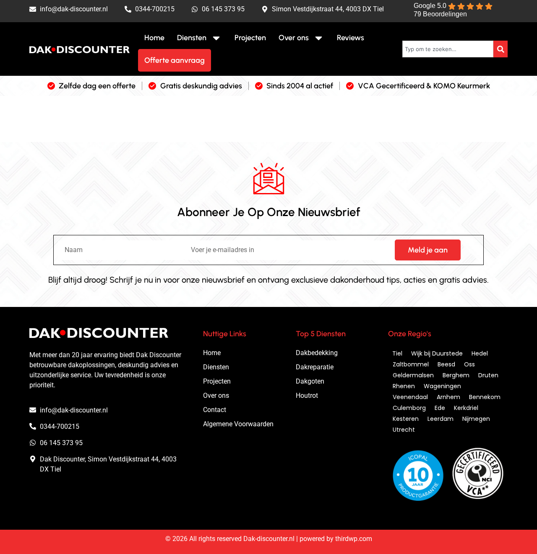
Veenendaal (410, 397)
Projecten (250, 37)
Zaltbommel (411, 364)
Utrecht (404, 429)
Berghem (456, 375)
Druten (488, 375)
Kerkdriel (466, 408)
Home (154, 37)
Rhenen (404, 386)
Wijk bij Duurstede (437, 353)
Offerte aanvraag (174, 60)
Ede (440, 408)
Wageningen (442, 386)
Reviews (350, 37)
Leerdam (441, 419)
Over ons (294, 37)
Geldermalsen (413, 375)
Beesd (446, 364)
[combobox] (447, 49)
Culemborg (409, 408)
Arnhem (448, 397)
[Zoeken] (500, 49)
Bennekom (485, 397)
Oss (469, 364)
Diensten (191, 37)
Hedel (480, 353)
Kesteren (406, 419)
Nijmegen (476, 419)
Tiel (397, 353)
